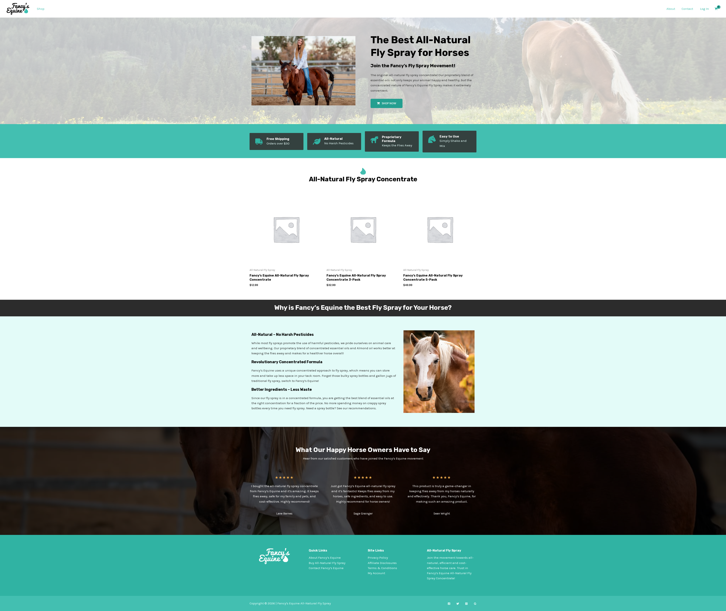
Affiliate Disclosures (382, 563)
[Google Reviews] (475, 603)
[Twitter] (457, 603)
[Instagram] (466, 603)
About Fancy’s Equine (325, 557)
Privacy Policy (378, 557)
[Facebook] (449, 603)
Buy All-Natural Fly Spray (327, 563)
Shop (40, 9)
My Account (376, 573)
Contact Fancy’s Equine (326, 568)
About (670, 9)
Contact (687, 9)
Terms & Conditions (382, 568)
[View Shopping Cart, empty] (716, 9)
